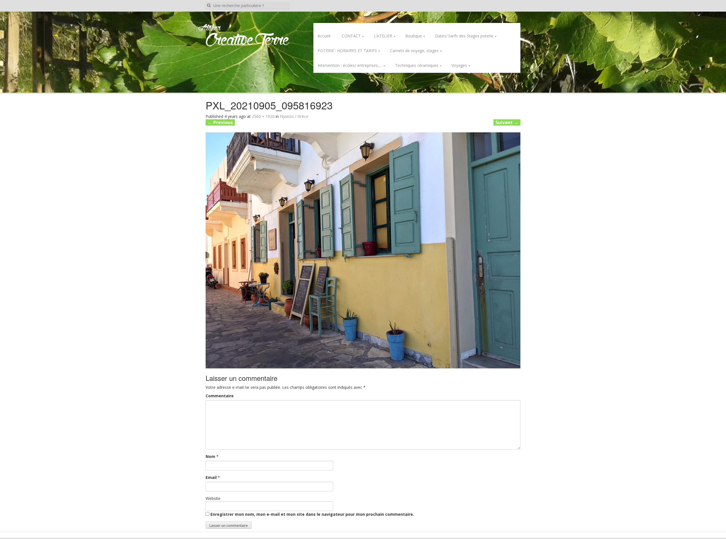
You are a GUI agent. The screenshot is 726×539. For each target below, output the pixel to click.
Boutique (413, 36)
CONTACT (351, 36)
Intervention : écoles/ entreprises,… (350, 65)
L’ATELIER (383, 36)
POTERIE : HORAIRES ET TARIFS (347, 50)
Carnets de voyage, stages (414, 50)
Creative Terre (247, 40)
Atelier (209, 28)
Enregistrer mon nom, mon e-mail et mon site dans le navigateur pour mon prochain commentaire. (312, 514)
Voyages (459, 65)
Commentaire (220, 395)
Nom (210, 456)
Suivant (506, 122)
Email (211, 477)
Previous (220, 122)
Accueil (324, 36)
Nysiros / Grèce (294, 116)
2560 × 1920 (263, 116)
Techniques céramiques (416, 65)
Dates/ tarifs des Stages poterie (464, 36)
